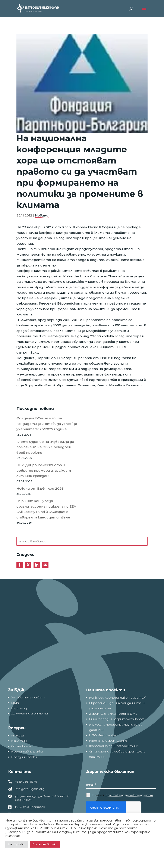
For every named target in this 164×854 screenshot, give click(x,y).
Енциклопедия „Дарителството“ (116, 719)
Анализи (17, 735)
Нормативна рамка (27, 751)
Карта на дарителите (108, 740)
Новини (41, 215)
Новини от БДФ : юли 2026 (40, 488)
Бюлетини (20, 741)
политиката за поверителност (129, 795)
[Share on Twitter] (28, 565)
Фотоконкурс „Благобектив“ (113, 746)
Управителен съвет (28, 697)
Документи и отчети (29, 713)
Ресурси (17, 728)
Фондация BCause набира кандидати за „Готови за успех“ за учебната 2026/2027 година (46, 423)
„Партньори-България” (56, 358)
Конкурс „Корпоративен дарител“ (117, 697)
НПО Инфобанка (102, 735)
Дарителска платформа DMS (113, 714)
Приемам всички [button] (44, 844)
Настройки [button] (16, 844)
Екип (15, 703)
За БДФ (16, 690)
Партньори (20, 708)
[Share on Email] (45, 565)
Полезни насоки (24, 757)
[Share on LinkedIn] (37, 565)
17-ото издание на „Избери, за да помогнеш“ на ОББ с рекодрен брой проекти (45, 447)
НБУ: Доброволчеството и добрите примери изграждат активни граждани (43, 470)
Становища (21, 746)
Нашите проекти (105, 690)
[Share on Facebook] (19, 565)
